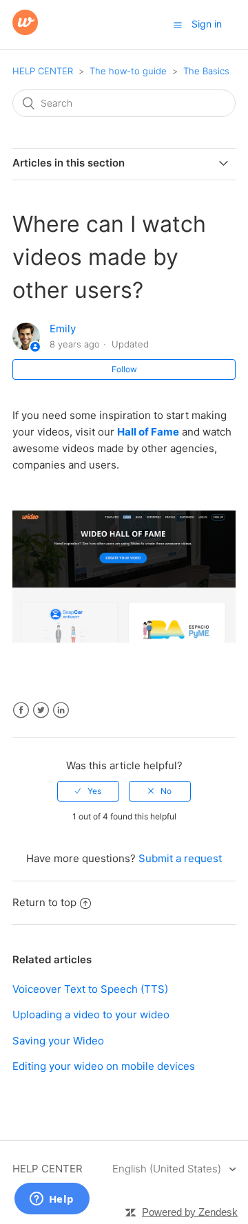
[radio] (88, 791)
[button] (178, 24)
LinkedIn (61, 710)
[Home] (25, 31)
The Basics (206, 70)
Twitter (41, 710)
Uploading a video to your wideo (90, 1014)
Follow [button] (124, 369)
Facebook (21, 710)
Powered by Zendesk (190, 1212)
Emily (63, 328)
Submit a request (180, 858)
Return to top (44, 902)
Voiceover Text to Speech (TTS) (90, 989)
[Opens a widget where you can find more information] (52, 1200)
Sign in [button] (207, 24)
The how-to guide (128, 70)
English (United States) (168, 1168)
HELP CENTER (42, 70)
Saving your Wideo (58, 1040)
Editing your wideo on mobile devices (103, 1066)
